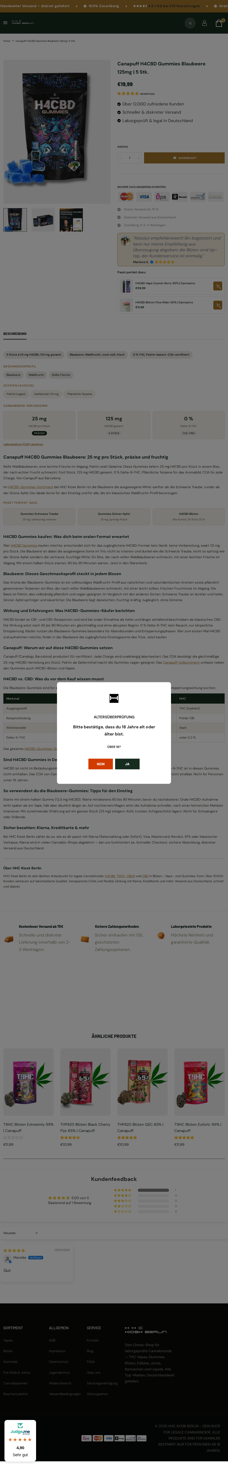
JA (127, 764)
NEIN (101, 764)
